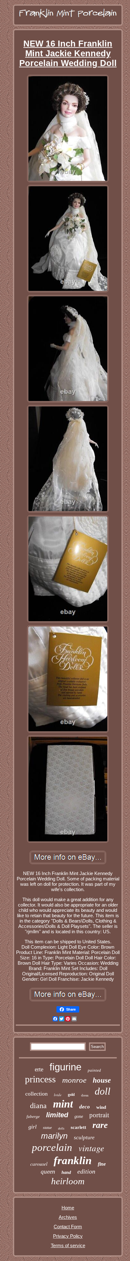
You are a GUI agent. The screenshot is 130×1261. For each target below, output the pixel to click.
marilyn (54, 1136)
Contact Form (68, 1226)
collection (36, 1094)
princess (40, 1079)
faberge (33, 1116)
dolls (61, 1128)
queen (48, 1171)
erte (39, 1069)
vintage (91, 1147)
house (102, 1080)
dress (84, 1095)
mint (63, 1104)
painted (94, 1070)
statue (47, 1127)
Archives (68, 1217)
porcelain (52, 1147)
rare (100, 1125)
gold (71, 1094)
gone (78, 1116)
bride (58, 1094)
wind (101, 1107)
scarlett (78, 1127)
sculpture (84, 1138)
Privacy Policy (68, 1236)
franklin (73, 1160)
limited (57, 1115)
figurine (65, 1067)
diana (38, 1106)
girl (32, 1127)
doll (102, 1091)
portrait (99, 1115)
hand (66, 1172)
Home (68, 1207)
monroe (74, 1080)
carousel (38, 1163)
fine (102, 1164)
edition (86, 1171)
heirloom (68, 1181)
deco (84, 1107)
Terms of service (68, 1245)
